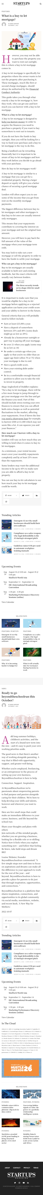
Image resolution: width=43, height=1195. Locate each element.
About (7, 1168)
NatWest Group (33, 1041)
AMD (10, 1029)
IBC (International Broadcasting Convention (23, 586)
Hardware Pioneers (8, 1036)
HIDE (16, 1036)
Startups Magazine (22, 1047)
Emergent (5, 1034)
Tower (33, 1050)
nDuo (4, 1043)
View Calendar (8, 602)
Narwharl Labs (22, 1041)
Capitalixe (36, 1029)
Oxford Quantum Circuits (33, 1043)
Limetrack (25, 1038)
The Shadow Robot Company (21, 1050)
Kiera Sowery (14, 23)
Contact (16, 1168)
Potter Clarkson (27, 1045)
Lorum (6, 1041)
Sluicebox (5, 1047)
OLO (22, 1043)
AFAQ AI (5, 1029)
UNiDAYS (14, 1052)
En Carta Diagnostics (16, 1034)
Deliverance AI (30, 1031)
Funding (5, 1102)
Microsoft (13, 1041)
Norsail (10, 1043)
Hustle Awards (9, 1038)
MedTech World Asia (18, 577)
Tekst (4, 1050)
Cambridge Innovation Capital (23, 1029)
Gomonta (35, 1034)
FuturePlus (27, 1034)
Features (6, 11)
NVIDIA (16, 1043)
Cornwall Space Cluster (17, 1031)
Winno (29, 1052)
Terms (35, 1168)
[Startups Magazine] (21, 4)
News (4, 688)
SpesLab (12, 1047)
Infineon (18, 1038)
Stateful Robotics (34, 1047)
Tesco (9, 1050)
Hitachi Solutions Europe (28, 1036)
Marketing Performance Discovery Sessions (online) (24, 595)
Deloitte (38, 1031)
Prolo (35, 1045)
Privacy (27, 1168)
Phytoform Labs (7, 1045)
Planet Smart (17, 1045)
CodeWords (6, 1031)
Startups (15, 631)
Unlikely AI (22, 1052)
